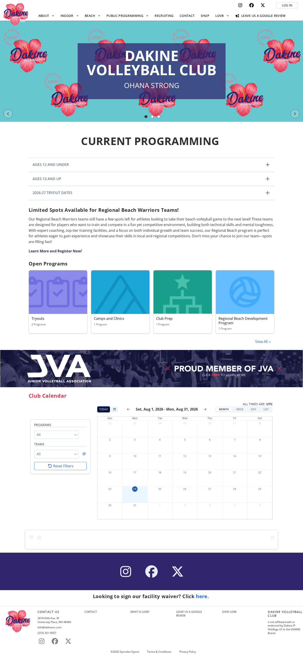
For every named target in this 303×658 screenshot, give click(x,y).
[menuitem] (46, 15)
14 (234, 456)
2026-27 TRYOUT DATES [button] (52, 192)
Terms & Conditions (159, 651)
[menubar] (162, 15)
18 (159, 472)
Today (103, 409)
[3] (158, 116)
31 (234, 423)
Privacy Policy (187, 651)
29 (184, 423)
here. (203, 596)
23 (109, 489)
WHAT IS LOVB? (140, 612)
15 (259, 456)
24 (134, 489)
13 (209, 456)
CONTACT (91, 612)
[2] (152, 116)
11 (159, 456)
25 (159, 489)
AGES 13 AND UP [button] (47, 178)
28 (159, 423)
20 (209, 472)
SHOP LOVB (229, 612)
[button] (224, 409)
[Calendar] (114, 409)
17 (134, 472)
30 (209, 423)
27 (134, 423)
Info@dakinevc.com (49, 627)
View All (262, 341)
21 (234, 472)
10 (134, 456)
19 (184, 472)
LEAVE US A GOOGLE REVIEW (189, 613)
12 (184, 456)
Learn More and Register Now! (55, 251)
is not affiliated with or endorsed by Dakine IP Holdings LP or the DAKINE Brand (284, 627)
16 (109, 472)
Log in (287, 5)
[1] (146, 116)
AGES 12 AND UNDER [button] (51, 164)
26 (109, 423)
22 (259, 472)
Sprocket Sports (129, 651)
